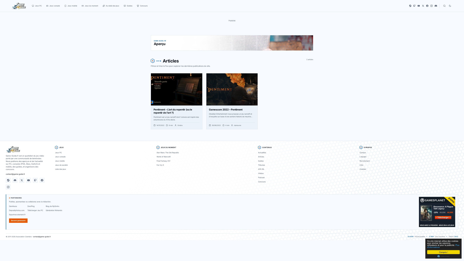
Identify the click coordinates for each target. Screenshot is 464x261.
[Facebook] (427, 6)
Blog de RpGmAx (52, 206)
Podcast (261, 177)
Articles (261, 157)
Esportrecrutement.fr (17, 215)
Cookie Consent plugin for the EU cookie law (443, 256)
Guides (261, 161)
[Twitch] (414, 6)
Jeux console (60, 157)
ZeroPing (31, 206)
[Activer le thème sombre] (450, 5)
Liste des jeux (60, 169)
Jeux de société (61, 165)
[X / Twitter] (423, 6)
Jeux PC (58, 153)
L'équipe (363, 157)
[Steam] (410, 6)
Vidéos (261, 173)
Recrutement (365, 161)
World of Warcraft (164, 157)
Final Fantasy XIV (163, 161)
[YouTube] (419, 6)
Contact (363, 153)
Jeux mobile (60, 161)
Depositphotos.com (16, 210)
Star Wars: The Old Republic (168, 153)
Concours (262, 182)
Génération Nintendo (54, 210)
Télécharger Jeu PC (35, 210)
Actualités (262, 153)
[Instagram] (431, 6)
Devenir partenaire (18, 220)
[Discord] (436, 6)
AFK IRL (261, 169)
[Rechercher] (444, 5)
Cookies (363, 169)
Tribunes (261, 165)
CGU (361, 165)
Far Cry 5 (160, 165)
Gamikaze (13, 206)
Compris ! (443, 252)
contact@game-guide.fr (15, 174)
